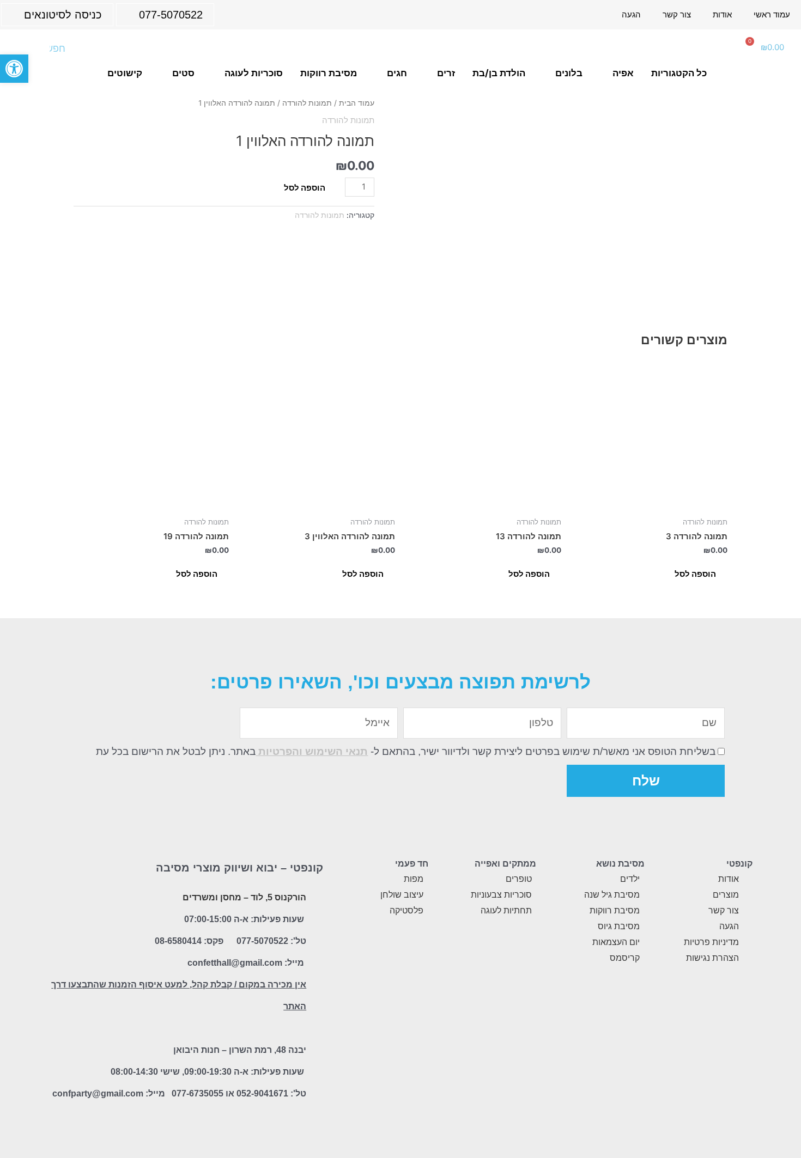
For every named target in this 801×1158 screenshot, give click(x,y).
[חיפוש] (24, 48)
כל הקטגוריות (679, 73)
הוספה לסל (304, 187)
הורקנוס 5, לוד (278, 897)
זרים (446, 73)
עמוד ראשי (772, 14)
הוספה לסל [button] (695, 574)
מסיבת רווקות (328, 73)
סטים (183, 73)
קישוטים (124, 73)
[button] (14, 68)
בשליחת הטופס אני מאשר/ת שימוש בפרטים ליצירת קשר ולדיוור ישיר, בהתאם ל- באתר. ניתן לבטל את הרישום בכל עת (405, 751)
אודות (722, 14)
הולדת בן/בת (498, 73)
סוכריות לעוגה (253, 73)
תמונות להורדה (307, 103)
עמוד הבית (356, 103)
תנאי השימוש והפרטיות (312, 751)
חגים (397, 73)
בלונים (568, 73)
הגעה (631, 14)
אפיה (623, 73)
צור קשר (677, 14)
